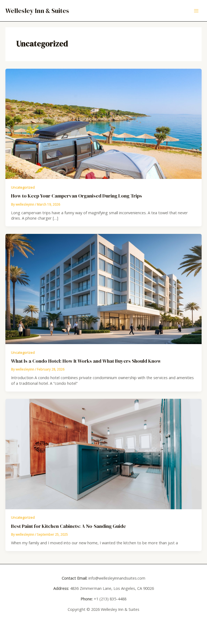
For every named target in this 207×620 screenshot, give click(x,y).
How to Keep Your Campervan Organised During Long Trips (76, 195)
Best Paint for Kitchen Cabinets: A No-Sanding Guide (68, 526)
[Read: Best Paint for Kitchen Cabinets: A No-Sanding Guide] (103, 453)
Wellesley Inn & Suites (37, 10)
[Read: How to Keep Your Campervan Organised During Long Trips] (103, 123)
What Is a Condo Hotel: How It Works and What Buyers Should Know (86, 361)
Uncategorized (23, 187)
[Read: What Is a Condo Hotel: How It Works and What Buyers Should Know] (103, 288)
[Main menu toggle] (196, 10)
